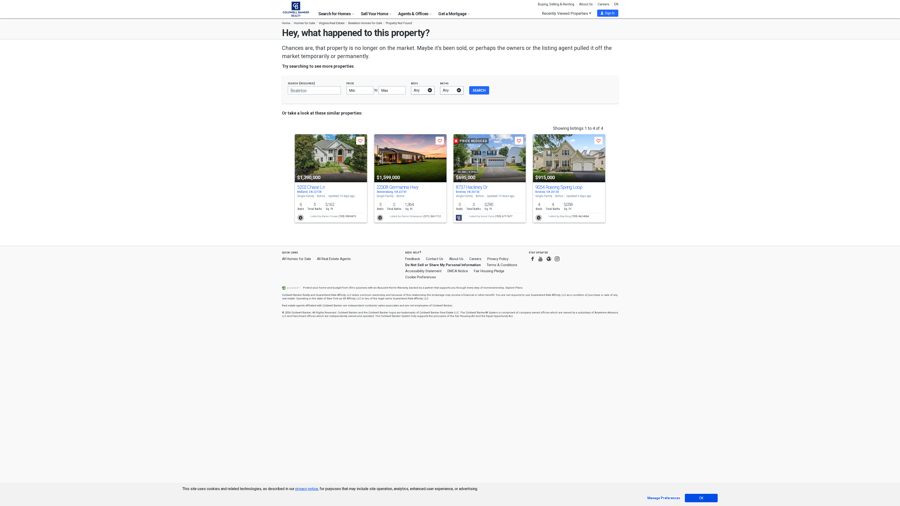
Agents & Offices (413, 13)
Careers (603, 4)
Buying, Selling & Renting (556, 4)
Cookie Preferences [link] (420, 277)
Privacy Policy (497, 259)
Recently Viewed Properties (565, 13)
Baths (444, 83)
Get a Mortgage (452, 13)
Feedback (412, 259)
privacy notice (306, 489)
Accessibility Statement (423, 271)
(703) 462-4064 (580, 216)
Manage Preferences (663, 498)
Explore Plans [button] (514, 287)
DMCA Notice (457, 271)
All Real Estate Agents (334, 259)
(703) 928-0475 (347, 216)
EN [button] (616, 4)
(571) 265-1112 (432, 216)
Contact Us (434, 259)
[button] (607, 13)
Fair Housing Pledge (489, 271)
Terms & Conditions (502, 265)
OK (701, 498)
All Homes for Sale (296, 259)
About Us (586, 4)
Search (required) (301, 83)
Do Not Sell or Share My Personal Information (443, 265)
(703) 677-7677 (503, 216)
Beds (414, 83)
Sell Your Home (375, 13)
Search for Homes (334, 13)
